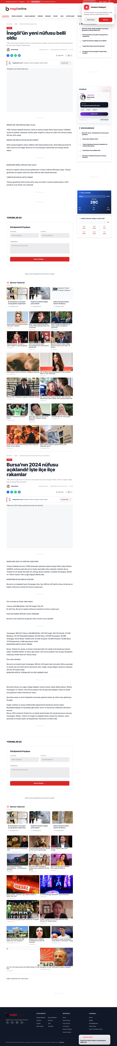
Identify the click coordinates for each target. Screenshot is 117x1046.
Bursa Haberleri (30, 16)
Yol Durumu (66, 1026)
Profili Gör (94, 114)
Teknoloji (80, 16)
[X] (12, 1022)
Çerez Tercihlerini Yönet (95, 1029)
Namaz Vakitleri (67, 1029)
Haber (15, 24)
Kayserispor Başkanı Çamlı (90, 139)
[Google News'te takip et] (19, 55)
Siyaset (55, 16)
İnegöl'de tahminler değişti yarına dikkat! (94, 40)
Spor (61, 16)
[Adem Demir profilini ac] (8, 49)
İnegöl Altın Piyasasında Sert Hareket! (94, 46)
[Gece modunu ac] (109, 1)
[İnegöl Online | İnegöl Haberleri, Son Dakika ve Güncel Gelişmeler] (16, 8)
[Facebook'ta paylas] (8, 55)
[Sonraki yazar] (108, 89)
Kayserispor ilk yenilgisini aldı (91, 150)
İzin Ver (105, 20)
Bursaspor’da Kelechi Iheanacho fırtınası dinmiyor (94, 156)
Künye (100, 1)
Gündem (40, 16)
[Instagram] (17, 1022)
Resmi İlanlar (92, 1026)
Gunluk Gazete (67, 1032)
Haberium (61, 1042)
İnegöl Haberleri (17, 16)
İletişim (105, 1)
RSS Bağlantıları (93, 1023)
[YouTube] (22, 1022)
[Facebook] (7, 1022)
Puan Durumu (66, 1023)
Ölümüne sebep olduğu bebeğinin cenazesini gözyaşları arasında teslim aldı (95, 29)
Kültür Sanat (70, 16)
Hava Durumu (66, 1020)
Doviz (64, 1017)
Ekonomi (47, 16)
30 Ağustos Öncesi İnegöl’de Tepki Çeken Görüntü (94, 52)
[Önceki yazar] (104, 89)
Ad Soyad (13, 231)
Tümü (108, 222)
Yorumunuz (14, 241)
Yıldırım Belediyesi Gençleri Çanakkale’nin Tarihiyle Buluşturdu (94, 145)
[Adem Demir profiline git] (83, 97)
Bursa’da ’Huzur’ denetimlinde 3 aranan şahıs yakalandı (95, 133)
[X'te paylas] (11, 55)
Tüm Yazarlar (104, 119)
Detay (108, 196)
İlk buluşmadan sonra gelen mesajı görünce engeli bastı (95, 35)
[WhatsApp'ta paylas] (15, 55)
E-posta (43, 231)
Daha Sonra (91, 20)
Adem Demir (14, 49)
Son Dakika (5, 16)
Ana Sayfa (9, 24)
